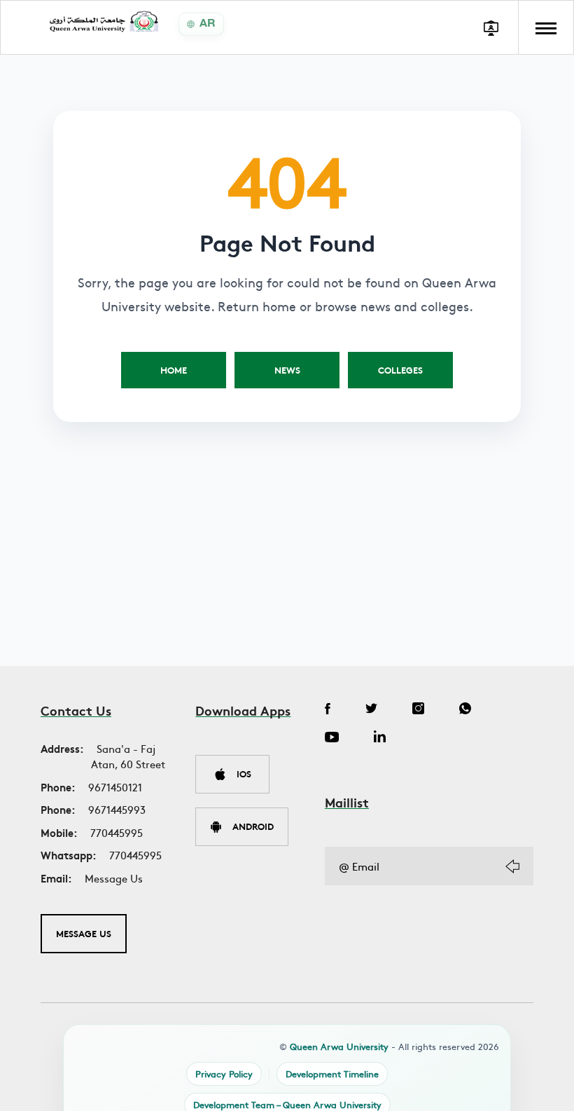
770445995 (116, 832)
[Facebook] (327, 710)
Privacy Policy (224, 1074)
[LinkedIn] (380, 738)
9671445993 (117, 809)
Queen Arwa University (339, 1046)
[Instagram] (418, 710)
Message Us (114, 878)
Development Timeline (332, 1074)
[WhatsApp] (465, 710)
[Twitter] (371, 710)
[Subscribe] (512, 866)
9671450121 (115, 786)
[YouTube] (332, 738)
